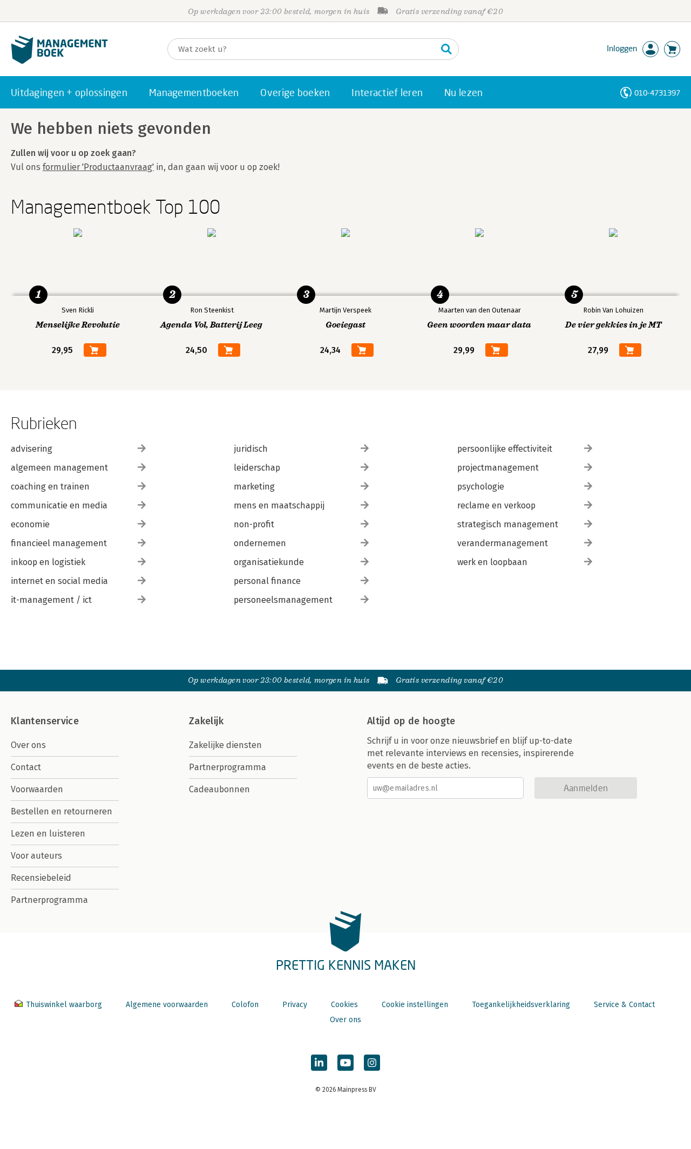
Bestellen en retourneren (61, 811)
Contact (26, 767)
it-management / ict (51, 600)
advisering (31, 449)
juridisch (251, 449)
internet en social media (59, 581)
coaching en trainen (50, 486)
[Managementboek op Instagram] (372, 1063)
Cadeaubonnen (219, 789)
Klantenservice (45, 721)
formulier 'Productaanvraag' (98, 167)
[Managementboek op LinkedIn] (319, 1063)
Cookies (344, 1004)
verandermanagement (502, 543)
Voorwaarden (37, 789)
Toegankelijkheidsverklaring (521, 1004)
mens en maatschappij (279, 505)
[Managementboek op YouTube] (345, 1063)
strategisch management (507, 524)
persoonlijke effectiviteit (504, 449)
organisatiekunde (269, 562)
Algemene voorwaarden (167, 1004)
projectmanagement (498, 468)
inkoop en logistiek (48, 562)
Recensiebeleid (41, 878)
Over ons (28, 745)
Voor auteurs (36, 856)
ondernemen (260, 543)
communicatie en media (59, 505)
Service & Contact (624, 1004)
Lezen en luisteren (48, 833)
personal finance (267, 581)
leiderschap (257, 468)
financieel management (59, 543)
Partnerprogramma (49, 900)
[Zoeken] (446, 49)
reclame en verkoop (496, 505)
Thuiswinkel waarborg (64, 1004)
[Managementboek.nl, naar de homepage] (59, 61)
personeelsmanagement (283, 600)
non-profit (254, 524)
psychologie (480, 486)
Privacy (294, 1004)
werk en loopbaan (492, 562)
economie (30, 524)
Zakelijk (206, 721)
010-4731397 (657, 92)
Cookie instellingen (415, 1004)
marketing (254, 486)
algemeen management (59, 468)
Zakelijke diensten (225, 745)
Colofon (245, 1004)
